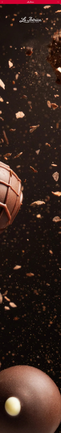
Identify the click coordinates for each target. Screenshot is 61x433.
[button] (2, 2)
